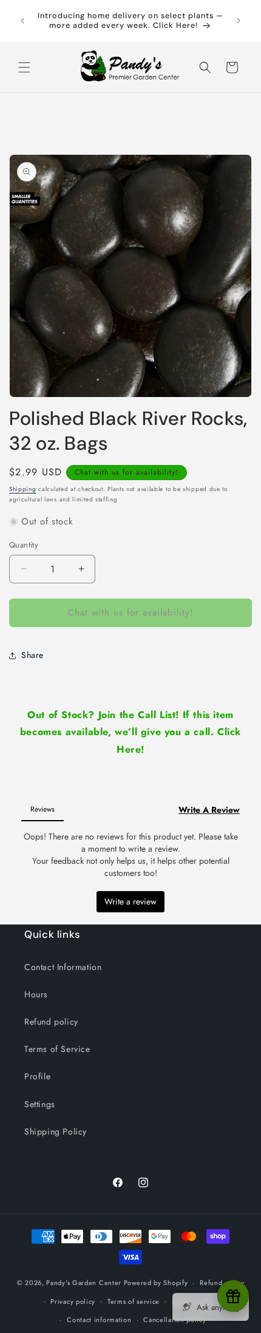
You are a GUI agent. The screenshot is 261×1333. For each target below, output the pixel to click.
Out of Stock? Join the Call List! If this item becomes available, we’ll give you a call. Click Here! (130, 732)
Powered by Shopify (156, 1282)
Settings (39, 1104)
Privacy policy (72, 1301)
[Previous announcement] (22, 20)
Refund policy (51, 1022)
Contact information (99, 1320)
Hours (36, 994)
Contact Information (62, 967)
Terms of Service (57, 1049)
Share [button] (32, 655)
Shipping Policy (55, 1131)
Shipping (22, 489)
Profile (37, 1076)
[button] (24, 67)
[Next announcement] (238, 20)
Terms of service (133, 1301)
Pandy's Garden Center (83, 1282)
